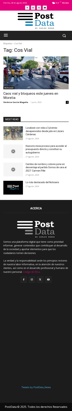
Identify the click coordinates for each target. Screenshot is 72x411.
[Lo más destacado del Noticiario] (13, 188)
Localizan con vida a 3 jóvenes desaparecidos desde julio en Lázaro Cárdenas (45, 131)
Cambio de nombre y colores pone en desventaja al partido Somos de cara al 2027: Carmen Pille (46, 167)
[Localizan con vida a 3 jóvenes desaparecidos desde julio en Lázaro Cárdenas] (13, 133)
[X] (39, 8)
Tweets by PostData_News (36, 387)
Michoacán (9, 88)
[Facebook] (27, 8)
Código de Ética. (31, 271)
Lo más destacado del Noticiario (42, 182)
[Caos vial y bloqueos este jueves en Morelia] (36, 73)
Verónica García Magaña (15, 102)
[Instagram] (33, 8)
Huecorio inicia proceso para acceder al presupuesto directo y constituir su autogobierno (46, 149)
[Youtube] (45, 8)
